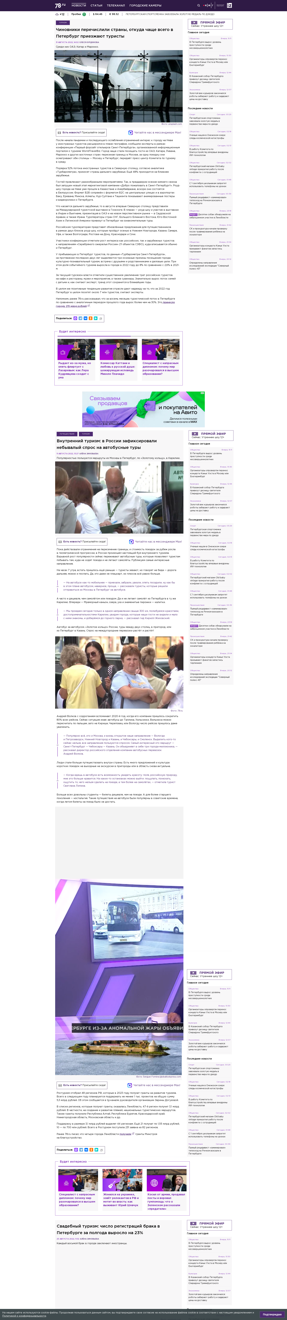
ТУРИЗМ (63, 22)
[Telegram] (80, 318)
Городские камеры (145, 5)
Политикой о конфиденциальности (24, 1316)
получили (125, 1134)
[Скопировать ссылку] (101, 318)
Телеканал (116, 5)
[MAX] (75, 318)
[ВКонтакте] (85, 318)
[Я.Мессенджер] (95, 318)
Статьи (96, 5)
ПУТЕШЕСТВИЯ (67, 434)
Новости (79, 5)
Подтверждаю (272, 1314)
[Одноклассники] (90, 318)
